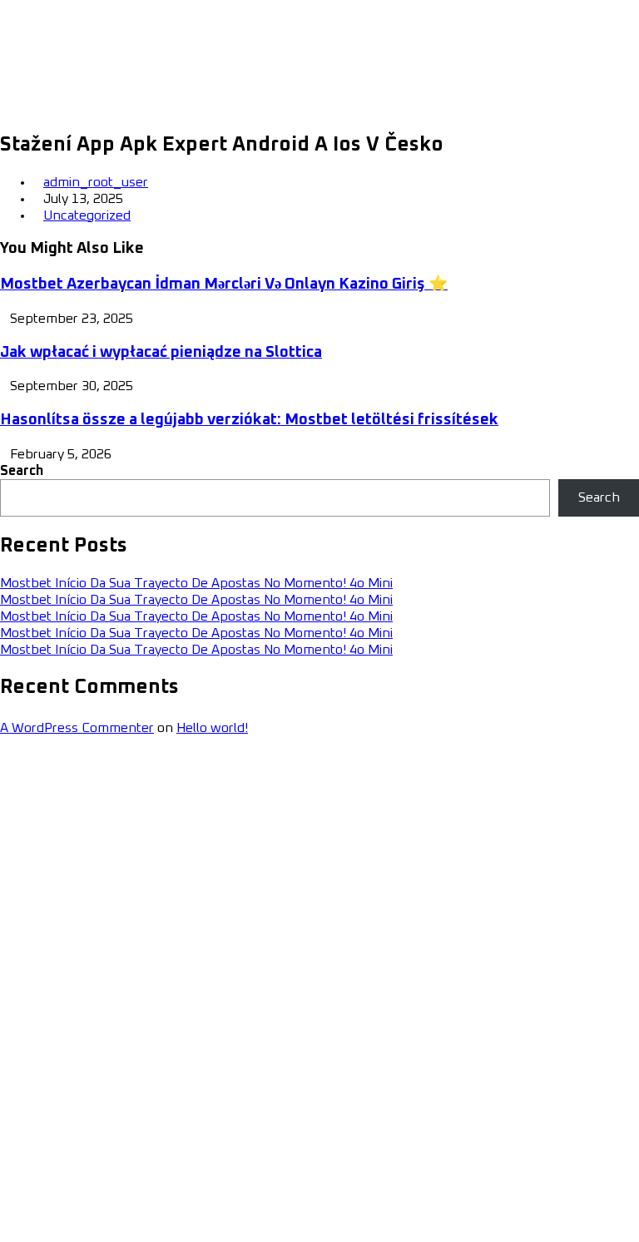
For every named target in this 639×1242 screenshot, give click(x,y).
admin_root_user (95, 182)
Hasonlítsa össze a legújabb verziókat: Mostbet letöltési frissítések (249, 420)
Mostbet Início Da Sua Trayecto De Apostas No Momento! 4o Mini (196, 583)
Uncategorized (87, 215)
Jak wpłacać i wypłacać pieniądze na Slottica (161, 352)
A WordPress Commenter (77, 728)
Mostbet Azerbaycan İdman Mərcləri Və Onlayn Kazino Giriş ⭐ (224, 284)
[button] (616, 57)
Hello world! (212, 728)
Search (21, 471)
